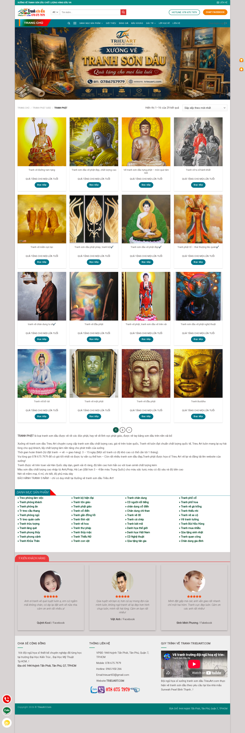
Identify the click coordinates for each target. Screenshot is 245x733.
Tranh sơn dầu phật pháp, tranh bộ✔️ (94, 247)
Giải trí (150, 23)
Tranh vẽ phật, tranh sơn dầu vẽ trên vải (146, 324)
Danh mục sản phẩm (90, 23)
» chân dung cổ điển (137, 506)
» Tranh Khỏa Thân (29, 541)
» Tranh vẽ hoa (80, 523)
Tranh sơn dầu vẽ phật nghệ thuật (198, 324)
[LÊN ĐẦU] (241, 60)
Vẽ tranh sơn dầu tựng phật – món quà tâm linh (146, 171)
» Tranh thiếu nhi (188, 510)
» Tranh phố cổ (188, 497)
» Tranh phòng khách (30, 502)
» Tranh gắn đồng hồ (83, 515)
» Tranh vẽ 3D (133, 515)
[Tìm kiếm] (69, 23)
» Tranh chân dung (136, 497)
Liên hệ (176, 23)
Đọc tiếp (41, 185)
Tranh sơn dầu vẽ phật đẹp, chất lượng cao (94, 169)
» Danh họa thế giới (136, 528)
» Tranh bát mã (134, 523)
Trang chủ (23, 108)
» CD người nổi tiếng (137, 502)
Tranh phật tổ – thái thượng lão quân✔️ (198, 247)
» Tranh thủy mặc (81, 532)
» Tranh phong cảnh (29, 536)
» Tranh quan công (190, 536)
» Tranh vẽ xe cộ (188, 515)
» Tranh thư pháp (81, 528)
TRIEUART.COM (115, 680)
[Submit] (123, 12)
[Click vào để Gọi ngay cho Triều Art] (122, 689)
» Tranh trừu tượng (28, 523)
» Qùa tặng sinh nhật (191, 532)
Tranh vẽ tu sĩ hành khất (198, 169)
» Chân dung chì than (137, 510)
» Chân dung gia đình (191, 541)
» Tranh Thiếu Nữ (81, 536)
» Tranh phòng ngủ (28, 515)
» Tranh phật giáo (81, 506)
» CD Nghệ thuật (134, 536)
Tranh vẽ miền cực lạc (41, 247)
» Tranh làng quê (27, 528)
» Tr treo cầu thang (29, 510)
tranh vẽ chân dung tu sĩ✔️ (42, 324)
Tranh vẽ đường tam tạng (42, 169)
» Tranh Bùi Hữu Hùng (191, 523)
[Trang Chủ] (35, 22)
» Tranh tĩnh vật (80, 519)
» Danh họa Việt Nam (137, 532)
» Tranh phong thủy (29, 532)
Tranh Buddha (198, 401)
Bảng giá (123, 23)
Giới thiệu (111, 23)
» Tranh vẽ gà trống (190, 506)
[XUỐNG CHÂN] (241, 69)
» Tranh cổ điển (80, 510)
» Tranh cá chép (134, 519)
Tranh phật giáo (42, 108)
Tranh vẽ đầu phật (93, 324)
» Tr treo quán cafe (29, 519)
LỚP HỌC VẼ (164, 23)
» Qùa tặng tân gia (135, 541)
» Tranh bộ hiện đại (82, 497)
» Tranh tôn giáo (80, 502)
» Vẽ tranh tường (189, 519)
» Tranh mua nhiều (190, 528)
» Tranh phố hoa (188, 502)
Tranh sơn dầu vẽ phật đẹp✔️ (146, 247)
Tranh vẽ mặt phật (93, 401)
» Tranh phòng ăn (28, 506)
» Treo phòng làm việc (30, 497)
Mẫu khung (137, 23)
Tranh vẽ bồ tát (42, 401)
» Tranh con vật (80, 541)
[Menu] (75, 23)
